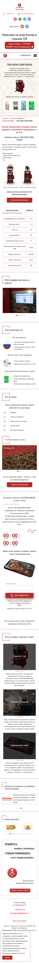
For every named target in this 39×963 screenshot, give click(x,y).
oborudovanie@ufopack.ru (27, 13)
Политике (29, 608)
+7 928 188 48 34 (10, 13)
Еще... (4, 160)
